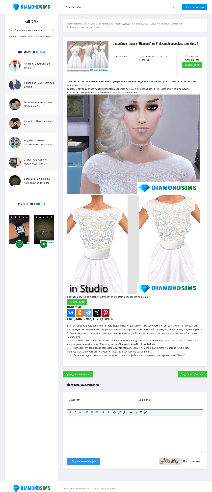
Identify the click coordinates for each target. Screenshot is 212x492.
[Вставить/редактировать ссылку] (119, 412)
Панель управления (194, 7)
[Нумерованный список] (108, 412)
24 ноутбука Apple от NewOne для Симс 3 (36, 161)
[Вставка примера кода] (135, 412)
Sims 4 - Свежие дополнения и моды (30, 36)
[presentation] (19, 209)
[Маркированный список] (103, 412)
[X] (97, 313)
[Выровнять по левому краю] (86, 412)
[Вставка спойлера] (140, 412)
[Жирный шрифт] (70, 412)
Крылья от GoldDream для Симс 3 (39, 84)
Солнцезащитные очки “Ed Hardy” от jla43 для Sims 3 (37, 182)
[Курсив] (75, 412)
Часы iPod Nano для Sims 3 (38, 123)
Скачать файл (192, 64)
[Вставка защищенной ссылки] (124, 412)
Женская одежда (140, 23)
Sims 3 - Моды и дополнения (25, 30)
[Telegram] (88, 313)
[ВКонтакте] (71, 313)
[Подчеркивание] (80, 412)
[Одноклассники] (80, 313)
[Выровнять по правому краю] (96, 412)
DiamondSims (74, 23)
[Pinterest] (105, 313)
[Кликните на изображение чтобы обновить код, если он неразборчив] (170, 461)
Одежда (126, 23)
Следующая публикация (192, 374)
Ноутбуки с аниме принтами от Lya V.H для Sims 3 (38, 144)
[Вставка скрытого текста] (145, 412)
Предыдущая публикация (78, 374)
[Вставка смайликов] (114, 412)
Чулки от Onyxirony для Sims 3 (37, 65)
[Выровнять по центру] (91, 412)
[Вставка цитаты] (130, 412)
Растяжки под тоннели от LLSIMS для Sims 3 (38, 104)
